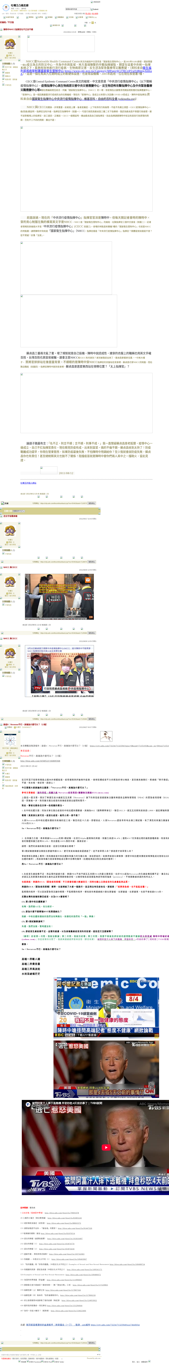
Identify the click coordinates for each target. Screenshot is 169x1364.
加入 (138, 1362)
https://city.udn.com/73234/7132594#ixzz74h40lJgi (115, 1325)
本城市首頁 (10, 17)
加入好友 (13, 58)
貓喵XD (8, 76)
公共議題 (20, 13)
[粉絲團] (19, 1361)
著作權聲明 (40, 1359)
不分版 (11, 22)
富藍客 (7, 73)
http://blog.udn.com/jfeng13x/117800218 (78, 1295)
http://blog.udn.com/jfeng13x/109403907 (69, 1259)
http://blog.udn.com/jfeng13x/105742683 (66, 1254)
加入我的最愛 (32, 10)
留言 (6, 58)
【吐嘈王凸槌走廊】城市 (33, 13)
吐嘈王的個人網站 (28, 483)
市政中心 (92, 17)
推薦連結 (60, 17)
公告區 (71, 17)
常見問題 (23, 1359)
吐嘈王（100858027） (24, 727)
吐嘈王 (17, 8)
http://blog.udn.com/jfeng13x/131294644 (64, 1306)
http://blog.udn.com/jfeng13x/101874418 (56, 1249)
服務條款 (31, 1359)
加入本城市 (14, 10)
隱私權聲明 (50, 1359)
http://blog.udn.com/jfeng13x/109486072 (83, 1275)
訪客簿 (80, 17)
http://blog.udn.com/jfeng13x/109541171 (84, 1269)
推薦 (94, 32)
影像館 (50, 17)
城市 (7, 13)
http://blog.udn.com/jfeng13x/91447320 (75, 1228)
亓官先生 (8, 85)
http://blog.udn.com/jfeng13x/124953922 (79, 1300)
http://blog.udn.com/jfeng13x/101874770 (56, 1244)
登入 (133, 1362)
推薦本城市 (23, 10)
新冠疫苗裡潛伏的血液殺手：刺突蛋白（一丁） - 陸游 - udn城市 (58, 1325)
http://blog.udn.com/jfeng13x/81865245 (65, 1218)
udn (3, 13)
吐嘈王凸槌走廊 (20, 5)
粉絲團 (23, 1362)
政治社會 (13, 13)
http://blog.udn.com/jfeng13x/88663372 (64, 1223)
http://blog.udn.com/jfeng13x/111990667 (64, 1280)
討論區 (21, 17)
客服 (56, 1359)
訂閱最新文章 (43, 10)
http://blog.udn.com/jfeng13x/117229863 (90, 1285)
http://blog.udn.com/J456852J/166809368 (40, 761)
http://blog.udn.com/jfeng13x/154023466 (68, 1311)
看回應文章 (56, 25)
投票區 (40, 17)
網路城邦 (96, 2)
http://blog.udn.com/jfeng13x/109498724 (127, 1264)
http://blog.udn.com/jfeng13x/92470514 (58, 1233)
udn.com (97, 1358)
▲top (98, 1354)
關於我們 (15, 1359)
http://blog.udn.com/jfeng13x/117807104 (63, 1290)
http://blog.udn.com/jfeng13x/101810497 (65, 1239)
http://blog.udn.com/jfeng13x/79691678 (62, 1213)
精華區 (31, 17)
